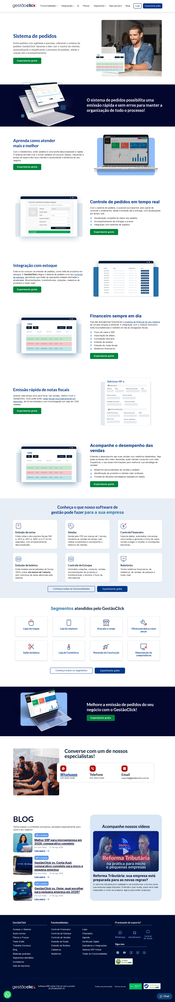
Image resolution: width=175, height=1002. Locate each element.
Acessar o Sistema (22, 929)
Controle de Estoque (61, 933)
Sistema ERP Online (91, 949)
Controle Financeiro (61, 929)
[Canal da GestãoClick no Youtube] (124, 952)
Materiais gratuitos (22, 953)
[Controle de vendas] (87, 534)
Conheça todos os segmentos (71, 670)
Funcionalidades (48, 5)
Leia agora (39, 851)
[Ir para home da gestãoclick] (24, 6)
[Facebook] (131, 952)
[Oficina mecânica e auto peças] (144, 626)
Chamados (87, 933)
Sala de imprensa (21, 966)
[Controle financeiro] (140, 534)
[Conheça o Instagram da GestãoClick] (117, 952)
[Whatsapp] (144, 952)
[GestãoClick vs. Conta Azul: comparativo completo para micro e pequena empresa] (22, 865)
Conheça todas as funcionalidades (71, 588)
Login (137, 6)
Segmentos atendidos (23, 957)
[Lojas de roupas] (31, 626)
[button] (7, 994)
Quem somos (19, 933)
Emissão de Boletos (60, 945)
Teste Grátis (18, 941)
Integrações (67, 5)
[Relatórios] (140, 567)
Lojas (84, 929)
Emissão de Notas (60, 941)
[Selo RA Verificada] (151, 986)
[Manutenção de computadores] (144, 650)
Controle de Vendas (60, 937)
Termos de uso (120, 986)
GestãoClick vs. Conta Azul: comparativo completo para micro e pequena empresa (58, 866)
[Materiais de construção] (106, 650)
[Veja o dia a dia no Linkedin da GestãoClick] (137, 952)
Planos (86, 5)
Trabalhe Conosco (22, 945)
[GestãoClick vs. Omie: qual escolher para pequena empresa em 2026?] (22, 891)
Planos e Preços (21, 937)
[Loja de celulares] (69, 626)
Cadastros (56, 949)
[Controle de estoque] (87, 567)
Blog (128, 5)
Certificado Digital (90, 941)
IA (78, 5)
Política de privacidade (103, 986)
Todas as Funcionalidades (94, 953)
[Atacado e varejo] (106, 626)
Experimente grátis (153, 6)
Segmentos (99, 5)
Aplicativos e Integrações (94, 945)
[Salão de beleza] (31, 650)
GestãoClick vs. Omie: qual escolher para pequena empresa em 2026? (58, 890)
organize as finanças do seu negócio (142, 322)
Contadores (18, 962)
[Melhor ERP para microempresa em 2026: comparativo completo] (22, 842)
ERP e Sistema (41, 835)
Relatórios (56, 953)
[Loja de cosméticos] (69, 650)
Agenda (86, 937)
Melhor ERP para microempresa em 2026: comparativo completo (58, 841)
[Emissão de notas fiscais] (35, 534)
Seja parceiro (115, 5)
